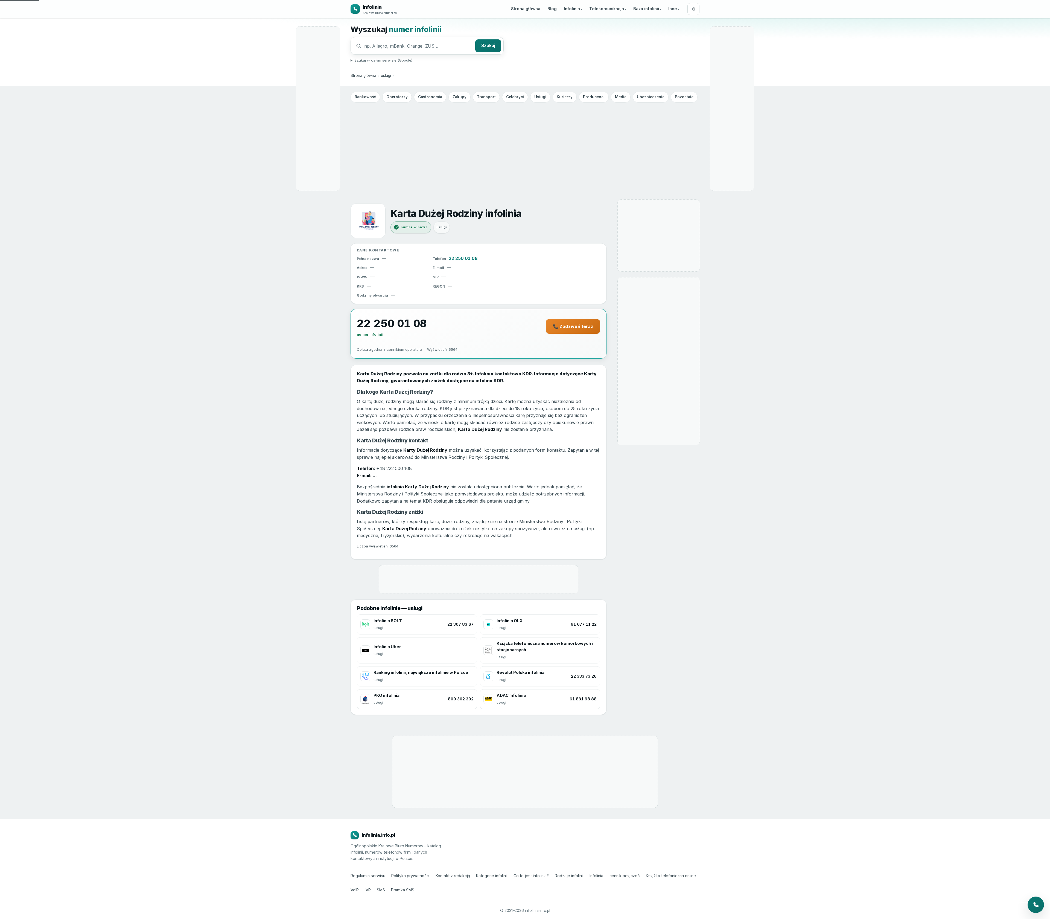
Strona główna (525, 8)
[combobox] (418, 46)
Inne (672, 8)
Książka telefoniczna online (671, 875)
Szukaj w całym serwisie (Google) (383, 60)
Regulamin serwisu (368, 875)
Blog (552, 8)
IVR (368, 890)
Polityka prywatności (410, 875)
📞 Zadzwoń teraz (573, 326)
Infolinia (572, 8)
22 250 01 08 (463, 258)
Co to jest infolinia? (531, 875)
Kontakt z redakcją (453, 875)
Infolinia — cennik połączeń (615, 875)
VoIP (355, 890)
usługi (386, 75)
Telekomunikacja (606, 8)
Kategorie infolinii (492, 875)
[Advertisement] (525, 146)
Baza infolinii (646, 8)
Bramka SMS (402, 890)
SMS (381, 890)
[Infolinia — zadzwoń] (1036, 905)
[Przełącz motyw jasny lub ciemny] (693, 9)
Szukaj (488, 45)
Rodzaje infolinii (569, 875)
